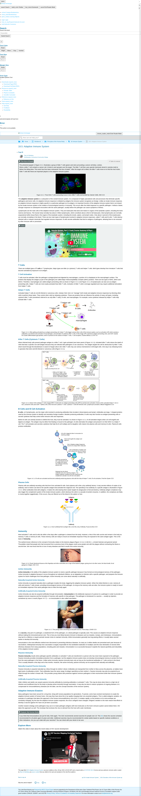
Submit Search (5, 36)
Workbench (37, 141)
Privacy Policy (51, 793)
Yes (38, 782)
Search (21, 137)
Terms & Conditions (61, 793)
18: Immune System (76, 141)
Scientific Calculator (9, 95)
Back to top (21, 777)
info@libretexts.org (106, 793)
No (45, 782)
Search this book (5, 30)
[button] (6, 107)
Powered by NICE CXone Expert (44, 789)
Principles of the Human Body (56, 141)
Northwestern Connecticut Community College (36, 157)
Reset (3, 48)
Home (26, 141)
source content (35, 772)
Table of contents (115, 161)
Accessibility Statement (74, 793)
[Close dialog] (1, 125)
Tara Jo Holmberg (28, 155)
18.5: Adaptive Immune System (35, 770)
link (102, 716)
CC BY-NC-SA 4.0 (89, 770)
